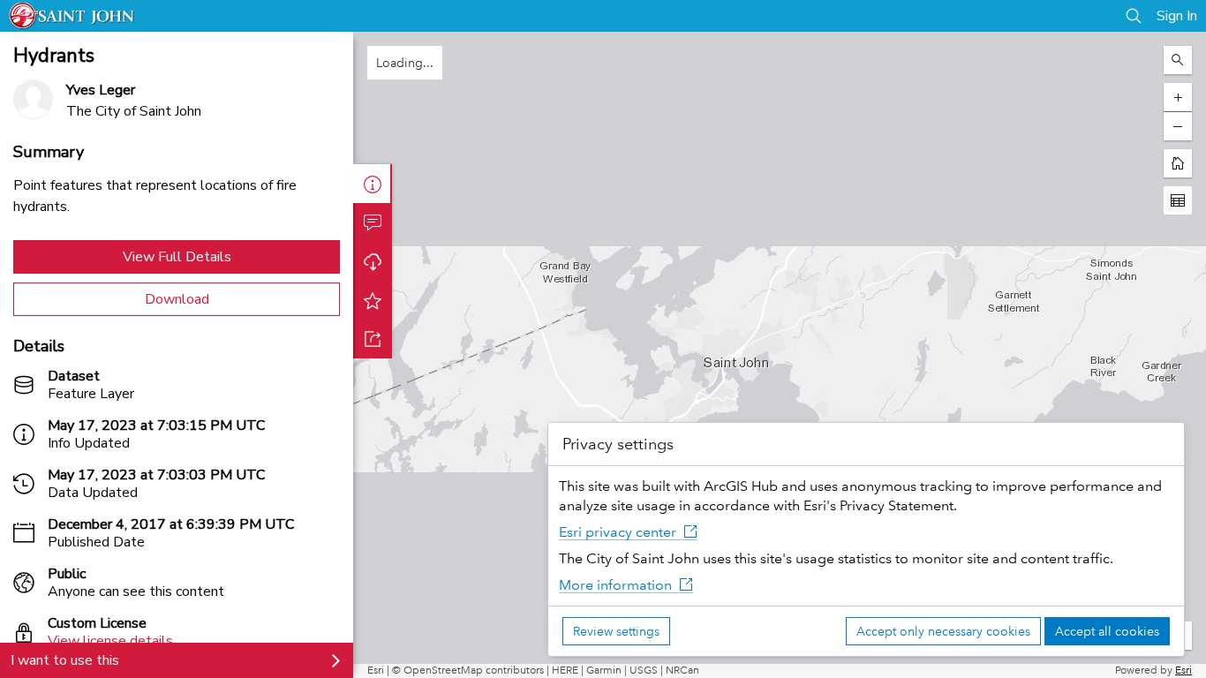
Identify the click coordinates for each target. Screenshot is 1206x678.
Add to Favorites (372, 300)
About (372, 183)
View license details (110, 641)
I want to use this (65, 660)
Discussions (372, 222)
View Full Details (177, 257)
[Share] (372, 339)
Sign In (1177, 16)
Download (177, 299)
